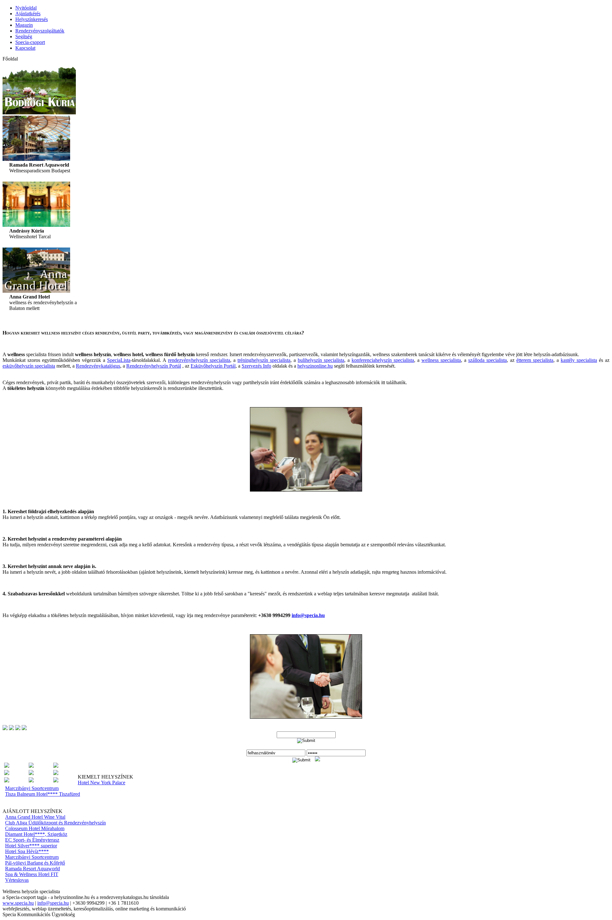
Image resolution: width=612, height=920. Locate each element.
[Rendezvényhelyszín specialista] (55, 773)
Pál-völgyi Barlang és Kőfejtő (35, 863)
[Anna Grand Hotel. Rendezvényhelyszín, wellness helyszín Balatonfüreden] (36, 291)
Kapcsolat (25, 48)
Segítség (23, 36)
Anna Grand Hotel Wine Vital (35, 817)
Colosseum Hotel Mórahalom (34, 828)
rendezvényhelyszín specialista (199, 360)
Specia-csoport (30, 42)
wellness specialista (441, 360)
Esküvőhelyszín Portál (213, 366)
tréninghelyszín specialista (263, 360)
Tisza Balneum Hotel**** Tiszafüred (42, 794)
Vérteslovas (17, 880)
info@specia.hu (53, 903)
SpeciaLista (118, 360)
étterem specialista (534, 360)
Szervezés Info (256, 366)
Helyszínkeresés (31, 19)
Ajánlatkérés (27, 13)
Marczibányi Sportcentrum (32, 788)
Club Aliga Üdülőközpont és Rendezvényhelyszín (55, 822)
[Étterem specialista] (55, 766)
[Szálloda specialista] (6, 780)
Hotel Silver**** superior (31, 845)
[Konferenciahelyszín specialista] (31, 773)
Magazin (24, 25)
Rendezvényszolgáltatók (39, 30)
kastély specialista (579, 360)
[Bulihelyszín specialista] (6, 766)
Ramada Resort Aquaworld (32, 868)
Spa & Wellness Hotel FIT (31, 874)
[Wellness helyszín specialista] (55, 780)
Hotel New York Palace (101, 782)
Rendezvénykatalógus (98, 366)
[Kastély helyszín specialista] (6, 773)
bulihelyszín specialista (321, 360)
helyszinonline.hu (315, 366)
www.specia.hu (18, 903)
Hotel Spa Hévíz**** (27, 851)
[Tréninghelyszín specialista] (31, 780)
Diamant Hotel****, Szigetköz (36, 834)
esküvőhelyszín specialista (29, 366)
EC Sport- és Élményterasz (32, 840)
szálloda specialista (487, 360)
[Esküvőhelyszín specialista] (31, 766)
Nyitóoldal (26, 8)
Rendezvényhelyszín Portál (153, 366)
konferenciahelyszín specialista (383, 360)
